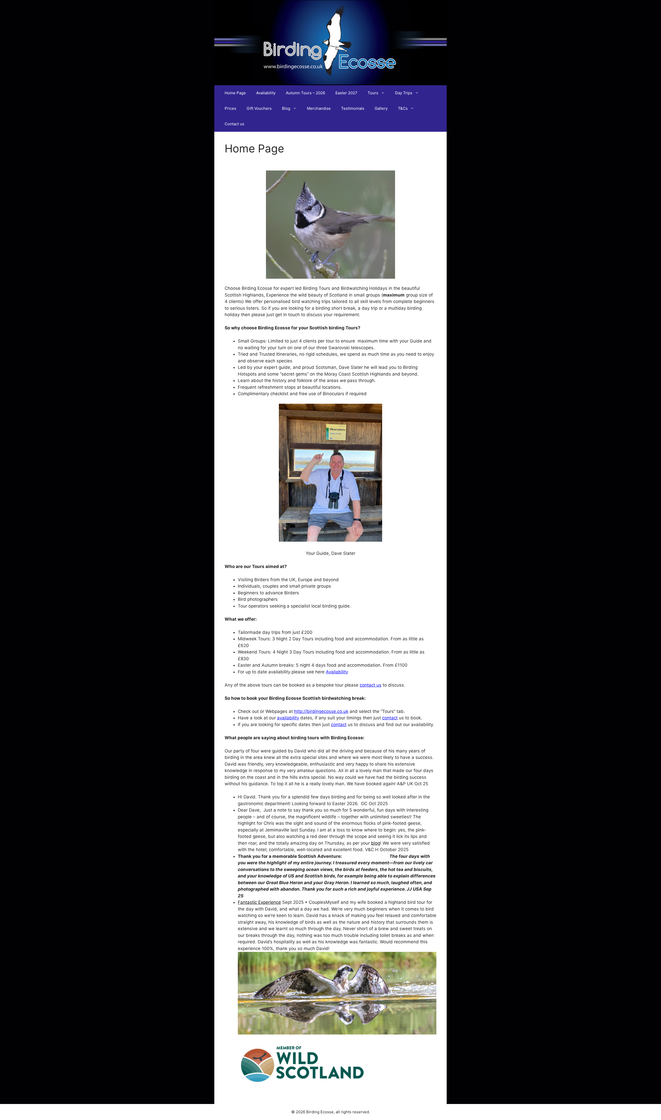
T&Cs (403, 108)
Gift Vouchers (259, 108)
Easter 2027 (346, 92)
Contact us (234, 123)
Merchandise (319, 108)
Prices (230, 108)
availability (288, 717)
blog (375, 843)
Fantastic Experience (259, 902)
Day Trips (403, 92)
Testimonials (352, 108)
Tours (373, 92)
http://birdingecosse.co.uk (321, 711)
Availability (266, 92)
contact (390, 717)
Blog (286, 108)
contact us (370, 685)
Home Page (235, 92)
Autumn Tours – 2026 (305, 92)
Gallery (381, 108)
